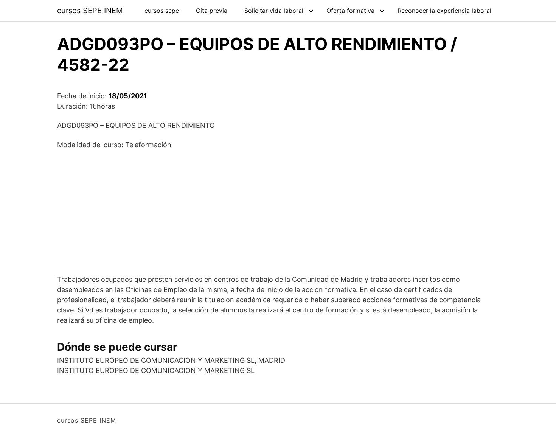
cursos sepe (161, 10)
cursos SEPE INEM (90, 10)
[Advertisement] (278, 212)
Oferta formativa (350, 10)
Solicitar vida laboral (273, 10)
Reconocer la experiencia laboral (444, 10)
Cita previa (211, 10)
